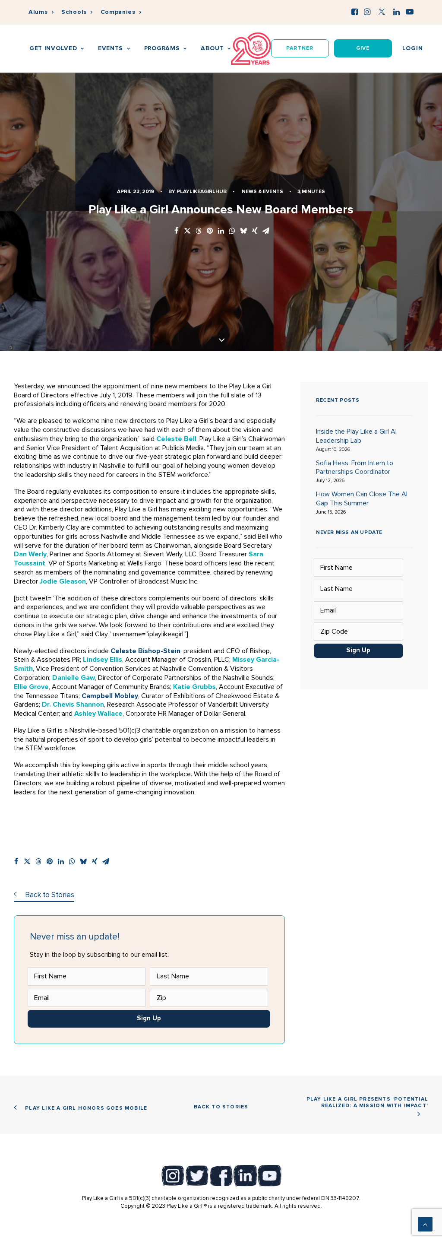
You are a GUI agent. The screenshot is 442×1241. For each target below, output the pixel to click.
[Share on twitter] (187, 231)
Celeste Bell (176, 439)
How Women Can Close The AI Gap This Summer (361, 499)
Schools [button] (74, 12)
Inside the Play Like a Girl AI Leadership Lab (356, 436)
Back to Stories (221, 1107)
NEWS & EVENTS (262, 191)
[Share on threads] (198, 231)
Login (412, 48)
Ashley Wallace (98, 713)
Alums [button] (38, 12)
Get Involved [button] (53, 48)
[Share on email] (266, 231)
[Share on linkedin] (221, 231)
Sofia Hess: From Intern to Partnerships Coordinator (354, 467)
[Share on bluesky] (243, 231)
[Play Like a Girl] (251, 48)
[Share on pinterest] (210, 231)
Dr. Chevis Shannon (73, 704)
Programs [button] (162, 48)
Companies (118, 12)
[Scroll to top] (425, 1223)
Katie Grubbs (194, 686)
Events (110, 48)
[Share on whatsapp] (232, 231)
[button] (354, 11)
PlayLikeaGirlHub (202, 191)
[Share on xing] (254, 231)
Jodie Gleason (63, 581)
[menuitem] (41, 12)
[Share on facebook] (176, 231)
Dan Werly (30, 554)
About (212, 48)
